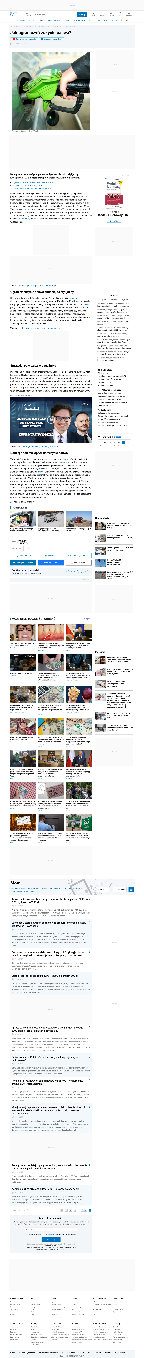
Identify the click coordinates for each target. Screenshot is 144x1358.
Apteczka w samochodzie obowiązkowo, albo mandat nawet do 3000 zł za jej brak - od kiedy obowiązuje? (113, 329)
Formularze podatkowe (121, 1337)
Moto (91, 20)
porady (27, 548)
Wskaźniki (106, 409)
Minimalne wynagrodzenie (101, 1329)
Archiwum (116, 1329)
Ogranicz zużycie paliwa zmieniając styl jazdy (33, 182)
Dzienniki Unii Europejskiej (60, 1334)
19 (110, 442)
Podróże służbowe (99, 1334)
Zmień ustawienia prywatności (51, 1353)
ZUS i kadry (14, 1309)
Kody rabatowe (118, 1332)
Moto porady (31, 26)
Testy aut (36, 888)
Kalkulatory (106, 369)
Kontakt (98, 1353)
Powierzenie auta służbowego (109, 399)
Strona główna (15, 26)
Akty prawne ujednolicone (60, 1337)
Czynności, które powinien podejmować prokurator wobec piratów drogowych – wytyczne (112, 311)
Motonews (14, 888)
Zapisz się (51, 1239)
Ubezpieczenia (36, 1307)
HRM (32, 1314)
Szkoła (33, 1329)
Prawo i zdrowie (56, 1317)
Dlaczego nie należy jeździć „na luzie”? (40, 446)
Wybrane (125, 300)
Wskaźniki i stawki (99, 1324)
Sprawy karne (56, 1304)
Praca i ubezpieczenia (79, 1307)
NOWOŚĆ (114, 212)
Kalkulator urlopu (104, 382)
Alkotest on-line (30, 891)
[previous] (62, 1210)
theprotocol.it (117, 1339)
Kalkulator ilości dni (105, 385)
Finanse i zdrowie (78, 1314)
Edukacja (115, 20)
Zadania (13, 1332)
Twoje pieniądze (79, 20)
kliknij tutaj (63, 1249)
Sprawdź (114, 221)
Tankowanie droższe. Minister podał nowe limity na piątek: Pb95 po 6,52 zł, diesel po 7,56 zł (113, 305)
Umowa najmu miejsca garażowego (111, 396)
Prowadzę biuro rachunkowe (102, 1304)
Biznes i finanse (77, 1302)
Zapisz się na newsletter (81, 555)
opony (64, 462)
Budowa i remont (118, 1309)
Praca (53, 1312)
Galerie (77, 888)
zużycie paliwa (16, 548)
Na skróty (116, 1324)
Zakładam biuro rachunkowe (102, 1302)
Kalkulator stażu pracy (79, 1337)
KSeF (126, 20)
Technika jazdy (43, 26)
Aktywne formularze (111, 389)
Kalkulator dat (76, 1327)
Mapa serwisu (120, 1353)
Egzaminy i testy (36, 1334)
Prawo (66, 20)
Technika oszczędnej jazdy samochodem (41, 328)
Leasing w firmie (77, 1312)
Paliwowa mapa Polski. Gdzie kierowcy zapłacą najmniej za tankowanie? (112, 335)
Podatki (12, 1302)
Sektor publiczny (53, 20)
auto (27, 209)
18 (105, 442)
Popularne (103, 300)
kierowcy (26, 219)
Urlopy (33, 1309)
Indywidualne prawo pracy (39, 1302)
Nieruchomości (102, 20)
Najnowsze (114, 300)
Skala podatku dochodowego (102, 1339)
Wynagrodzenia (36, 1304)
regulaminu (51, 1234)
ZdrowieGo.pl (117, 1327)
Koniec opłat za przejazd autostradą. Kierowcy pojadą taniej (111, 359)
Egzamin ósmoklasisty (38, 1342)
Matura (33, 1339)
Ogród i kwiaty (118, 1312)
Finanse (115, 1307)
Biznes (40, 20)
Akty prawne (56, 1324)
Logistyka (58, 888)
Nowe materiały (102, 518)
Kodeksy (54, 1339)
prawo (86, 304)
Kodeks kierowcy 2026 (114, 215)
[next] (90, 1210)
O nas (12, 1353)
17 (100, 442)
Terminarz (106, 436)
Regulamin (71, 1353)
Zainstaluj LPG (16, 891)
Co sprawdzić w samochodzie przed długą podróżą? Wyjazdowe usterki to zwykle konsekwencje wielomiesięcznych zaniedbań (113, 317)
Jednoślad (68, 888)
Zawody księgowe (16, 1312)
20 (114, 442)
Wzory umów (117, 1334)
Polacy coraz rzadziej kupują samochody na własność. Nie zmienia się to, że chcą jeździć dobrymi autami (113, 353)
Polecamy (100, 651)
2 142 (84, 1210)
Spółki (74, 1304)
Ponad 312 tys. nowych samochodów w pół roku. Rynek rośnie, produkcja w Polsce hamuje (113, 341)
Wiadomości (117, 1302)
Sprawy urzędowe (57, 1309)
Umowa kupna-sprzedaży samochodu (112, 393)
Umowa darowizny (105, 405)
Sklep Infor (55, 1314)
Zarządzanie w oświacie (39, 1337)
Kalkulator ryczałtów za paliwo (109, 379)
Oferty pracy (117, 1342)
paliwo (40, 472)
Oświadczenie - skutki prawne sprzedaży (113, 402)
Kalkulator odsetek (78, 1334)
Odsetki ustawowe (99, 1337)
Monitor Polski (56, 1329)
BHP (32, 1312)
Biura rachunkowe (99, 1298)
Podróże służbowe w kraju (108, 422)
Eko (51, 26)
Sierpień (118, 436)
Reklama (108, 1353)
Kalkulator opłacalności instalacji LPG (112, 376)
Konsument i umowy (58, 1307)
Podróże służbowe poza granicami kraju (113, 425)
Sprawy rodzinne (57, 1302)
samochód (74, 298)
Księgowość (20, 20)
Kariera (81, 1353)
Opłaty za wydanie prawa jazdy (109, 413)
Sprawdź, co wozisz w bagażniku (27, 185)
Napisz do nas (53, 555)
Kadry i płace (14, 1337)
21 (119, 442)
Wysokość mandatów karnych (109, 419)
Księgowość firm (16, 1298)
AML (94, 1314)
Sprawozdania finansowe (101, 1312)
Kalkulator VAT (77, 1332)
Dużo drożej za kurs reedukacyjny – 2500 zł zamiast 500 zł (113, 323)
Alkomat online (103, 373)
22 (123, 442)
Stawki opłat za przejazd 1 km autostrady (113, 416)
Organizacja (14, 1327)
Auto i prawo (47, 888)
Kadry (31, 20)
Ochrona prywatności (26, 1353)
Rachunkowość (15, 1304)
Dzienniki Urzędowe (58, 1332)
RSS (89, 1353)
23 (128, 442)
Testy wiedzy (35, 1344)
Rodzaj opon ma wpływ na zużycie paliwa (31, 189)
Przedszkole (35, 1327)
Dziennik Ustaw (56, 1327)
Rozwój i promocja (16, 1334)
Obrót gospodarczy (16, 1307)
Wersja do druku (25, 555)
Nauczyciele (35, 1332)
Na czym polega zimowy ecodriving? (39, 285)
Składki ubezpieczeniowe (101, 1332)
